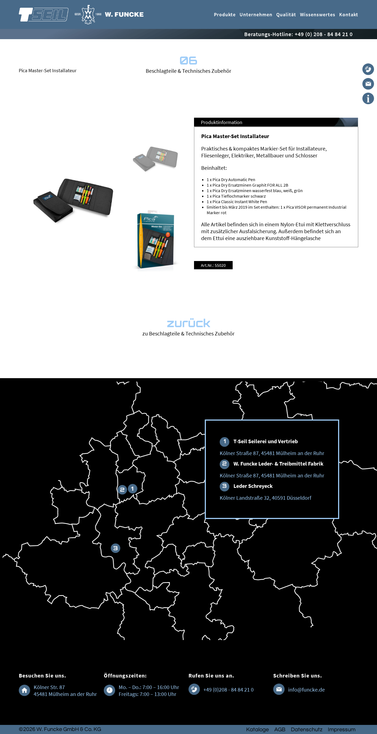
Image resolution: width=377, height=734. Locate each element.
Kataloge (257, 729)
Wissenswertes (317, 14)
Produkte (225, 14)
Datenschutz (306, 729)
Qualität (286, 14)
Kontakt (348, 14)
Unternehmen (256, 14)
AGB (279, 729)
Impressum (341, 729)
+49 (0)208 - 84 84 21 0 (228, 689)
